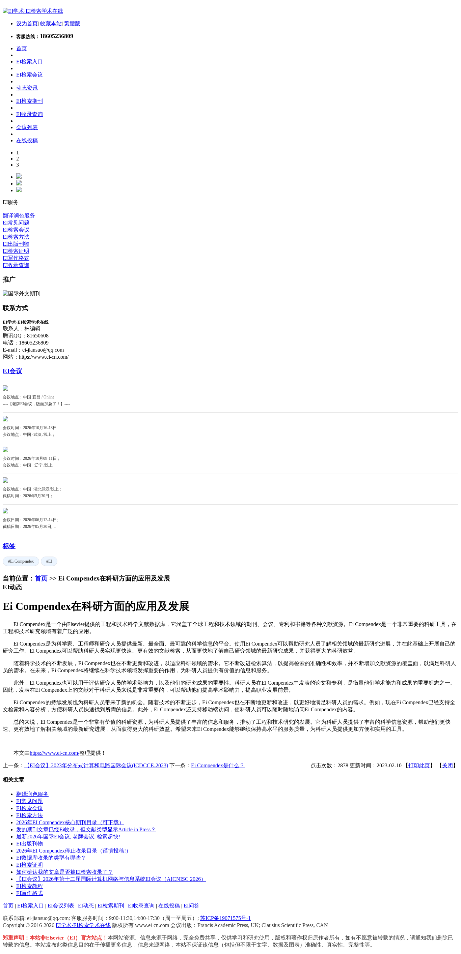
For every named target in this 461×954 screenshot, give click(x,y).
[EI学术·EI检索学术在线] (33, 11)
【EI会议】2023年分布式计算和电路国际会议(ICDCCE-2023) (96, 765)
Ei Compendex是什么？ (218, 765)
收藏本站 (51, 23)
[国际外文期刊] (21, 293)
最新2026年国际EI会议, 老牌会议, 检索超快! (68, 836)
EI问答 (191, 905)
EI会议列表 (61, 905)
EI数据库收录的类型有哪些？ (51, 858)
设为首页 (27, 23)
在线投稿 (169, 905)
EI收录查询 (16, 265)
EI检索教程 (29, 886)
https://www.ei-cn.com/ (54, 753)
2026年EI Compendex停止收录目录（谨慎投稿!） (73, 851)
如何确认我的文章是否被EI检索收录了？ (64, 872)
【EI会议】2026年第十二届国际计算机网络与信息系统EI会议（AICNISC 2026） (111, 879)
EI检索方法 (16, 237)
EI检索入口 (30, 905)
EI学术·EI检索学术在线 (83, 925)
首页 (41, 578)
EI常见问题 (16, 223)
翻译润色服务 (19, 215)
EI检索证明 (16, 251)
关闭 (447, 765)
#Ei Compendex (21, 561)
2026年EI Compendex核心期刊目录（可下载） (70, 822)
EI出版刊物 (16, 244)
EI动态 (86, 905)
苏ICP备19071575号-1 (225, 918)
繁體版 (72, 23)
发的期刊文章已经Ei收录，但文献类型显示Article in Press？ (86, 829)
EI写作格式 (16, 258)
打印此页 (419, 765)
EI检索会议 (16, 230)
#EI (49, 561)
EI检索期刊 (111, 905)
